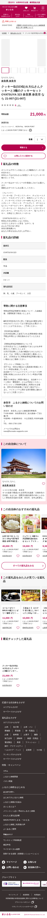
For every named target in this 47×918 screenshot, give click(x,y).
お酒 (6, 735)
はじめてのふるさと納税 (13, 797)
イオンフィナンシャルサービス (23, 906)
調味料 (19, 738)
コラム (5, 771)
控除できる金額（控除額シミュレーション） (21, 854)
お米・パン (28, 727)
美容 (18, 742)
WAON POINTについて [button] (30, 130)
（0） (19, 105)
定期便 (28, 750)
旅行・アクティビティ (14, 746)
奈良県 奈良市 (8, 81)
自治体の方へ (34, 867)
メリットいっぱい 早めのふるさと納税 (19, 811)
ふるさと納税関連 (10, 777)
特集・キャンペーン (29, 15)
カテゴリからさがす (11, 722)
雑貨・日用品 (32, 738)
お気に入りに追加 (43, 483)
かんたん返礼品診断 (11, 815)
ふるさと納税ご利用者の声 (14, 824)
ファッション (30, 742)
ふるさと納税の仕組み (12, 802)
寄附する (23, 147)
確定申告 (7, 845)
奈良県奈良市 (7, 556)
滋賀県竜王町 (7, 628)
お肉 (6, 727)
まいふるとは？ (9, 807)
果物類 (7, 731)
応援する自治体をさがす (5, 15)
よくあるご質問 (9, 829)
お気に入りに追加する (23, 156)
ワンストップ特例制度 (12, 840)
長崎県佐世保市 (27, 628)
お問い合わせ (12, 867)
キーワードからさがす (12, 712)
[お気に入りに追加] (43, 483)
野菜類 (17, 731)
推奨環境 (26, 895)
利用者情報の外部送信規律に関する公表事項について (24, 898)
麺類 (36, 735)
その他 (39, 750)
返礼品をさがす (17, 15)
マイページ (11, 862)
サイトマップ (13, 895)
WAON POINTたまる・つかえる (16, 820)
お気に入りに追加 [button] (17, 555)
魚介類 (16, 727)
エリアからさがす (10, 707)
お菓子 (26, 735)
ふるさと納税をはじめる (41, 15)
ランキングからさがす (12, 754)
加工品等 (8, 738)
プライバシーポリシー (23, 902)
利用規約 (37, 895)
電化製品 (8, 742)
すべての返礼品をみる (23, 566)
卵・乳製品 (30, 731)
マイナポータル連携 (11, 849)
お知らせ (32, 862)
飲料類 (16, 735)
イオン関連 (7, 781)
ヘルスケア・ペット (13, 750)
